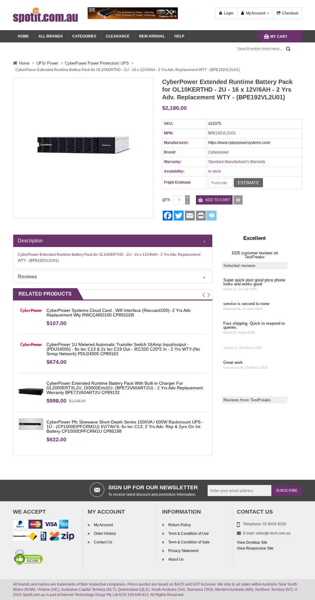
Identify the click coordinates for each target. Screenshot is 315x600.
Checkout (290, 13)
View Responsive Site (255, 548)
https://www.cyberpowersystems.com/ (239, 143)
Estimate (248, 182)
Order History (105, 533)
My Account (255, 13)
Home (24, 63)
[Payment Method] (25, 537)
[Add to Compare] (238, 200)
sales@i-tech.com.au (273, 533)
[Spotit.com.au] (45, 15)
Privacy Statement (183, 551)
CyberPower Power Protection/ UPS (97, 63)
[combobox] (262, 48)
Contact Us (103, 542)
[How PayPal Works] (40, 525)
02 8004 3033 (274, 524)
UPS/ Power (47, 63)
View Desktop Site (252, 542)
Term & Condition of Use (188, 533)
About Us (176, 559)
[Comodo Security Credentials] (28, 558)
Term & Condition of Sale (189, 542)
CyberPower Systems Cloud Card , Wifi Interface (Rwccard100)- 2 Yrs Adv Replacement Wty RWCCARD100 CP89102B (118, 312)
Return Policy (179, 525)
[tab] (112, 241)
